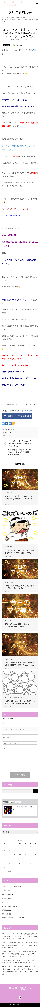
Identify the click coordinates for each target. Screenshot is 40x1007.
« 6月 (9, 871)
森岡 (33, 50)
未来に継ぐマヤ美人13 (20, 697)
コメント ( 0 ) (6, 723)
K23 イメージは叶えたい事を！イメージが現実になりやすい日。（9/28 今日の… (19, 498)
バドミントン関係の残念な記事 (11, 215)
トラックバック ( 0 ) (8, 718)
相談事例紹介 (5, 910)
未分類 (3, 902)
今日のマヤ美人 (20, 17)
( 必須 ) (6, 737)
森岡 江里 (28, 411)
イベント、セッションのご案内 (10, 886)
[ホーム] (2, 17)
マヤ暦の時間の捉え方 (8, 960)
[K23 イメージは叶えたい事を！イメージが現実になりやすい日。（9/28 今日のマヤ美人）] (20, 479)
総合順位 (18, 802)
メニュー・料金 (6, 890)
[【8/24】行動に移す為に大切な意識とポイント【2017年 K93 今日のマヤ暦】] (20, 644)
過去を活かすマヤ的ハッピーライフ (11, 918)
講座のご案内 (5, 914)
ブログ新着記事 (9, 17)
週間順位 (5, 802)
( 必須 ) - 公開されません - (12, 743)
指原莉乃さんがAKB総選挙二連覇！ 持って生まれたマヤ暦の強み (20, 942)
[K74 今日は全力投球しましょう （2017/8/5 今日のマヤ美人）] (20, 606)
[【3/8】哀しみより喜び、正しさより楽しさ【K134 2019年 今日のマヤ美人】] (20, 525)
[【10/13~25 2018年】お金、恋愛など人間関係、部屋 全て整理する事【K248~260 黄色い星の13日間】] (20, 683)
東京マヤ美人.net (20, 988)
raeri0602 (12, 429)
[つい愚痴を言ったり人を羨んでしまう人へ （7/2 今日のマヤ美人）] (20, 569)
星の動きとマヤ (6, 898)
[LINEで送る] (17, 45)
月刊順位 (11, 802)
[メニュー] (37, 3)
